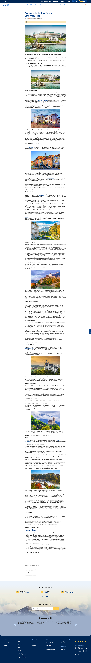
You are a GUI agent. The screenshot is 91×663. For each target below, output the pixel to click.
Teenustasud (63, 642)
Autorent (19, 650)
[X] (85, 641)
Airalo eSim (34, 645)
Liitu (56, 608)
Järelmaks (33, 641)
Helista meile (22, 591)
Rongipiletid (20, 653)
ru (5, 1)
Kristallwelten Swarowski (48, 324)
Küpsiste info (63, 649)
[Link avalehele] (6, 5)
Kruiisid (19, 647)
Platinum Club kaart (49, 642)
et (4, 1)
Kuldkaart (47, 641)
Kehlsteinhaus (41, 195)
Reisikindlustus (20, 659)
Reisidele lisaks (55, 1)
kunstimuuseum (51, 178)
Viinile (26, 147)
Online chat (47, 592)
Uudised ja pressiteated (8, 647)
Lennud (19, 641)
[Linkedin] (83, 641)
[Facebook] (75, 641)
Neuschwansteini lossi (29, 348)
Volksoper (45, 100)
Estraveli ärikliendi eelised (50, 649)
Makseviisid (62, 644)
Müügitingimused (63, 641)
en (6, 1)
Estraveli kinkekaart (35, 642)
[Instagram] (78, 641)
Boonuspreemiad (49, 645)
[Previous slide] (15, 625)
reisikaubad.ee (34, 644)
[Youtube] (80, 641)
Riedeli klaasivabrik (44, 304)
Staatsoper (39, 100)
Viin (25, 93)
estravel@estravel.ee (70, 592)
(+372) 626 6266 (24, 592)
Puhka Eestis (20, 648)
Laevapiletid (20, 645)
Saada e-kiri (67, 591)
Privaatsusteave (63, 648)
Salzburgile (31, 147)
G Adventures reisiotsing (22, 657)
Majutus (19, 642)
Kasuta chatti (47, 591)
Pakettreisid (20, 644)
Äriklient (41, 1)
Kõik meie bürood (45, 596)
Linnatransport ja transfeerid (22, 654)
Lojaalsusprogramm (63, 1)
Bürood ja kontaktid (7, 642)
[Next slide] (76, 625)
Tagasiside (90, 331)
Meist (69, 1)
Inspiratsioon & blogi (47, 1)
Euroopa (26, 575)
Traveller (34, 575)
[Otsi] (80, 1)
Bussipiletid (20, 651)
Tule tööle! (5, 645)
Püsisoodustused (49, 644)
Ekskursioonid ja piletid (21, 656)
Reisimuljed (30, 575)
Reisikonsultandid (6, 644)
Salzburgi (27, 217)
